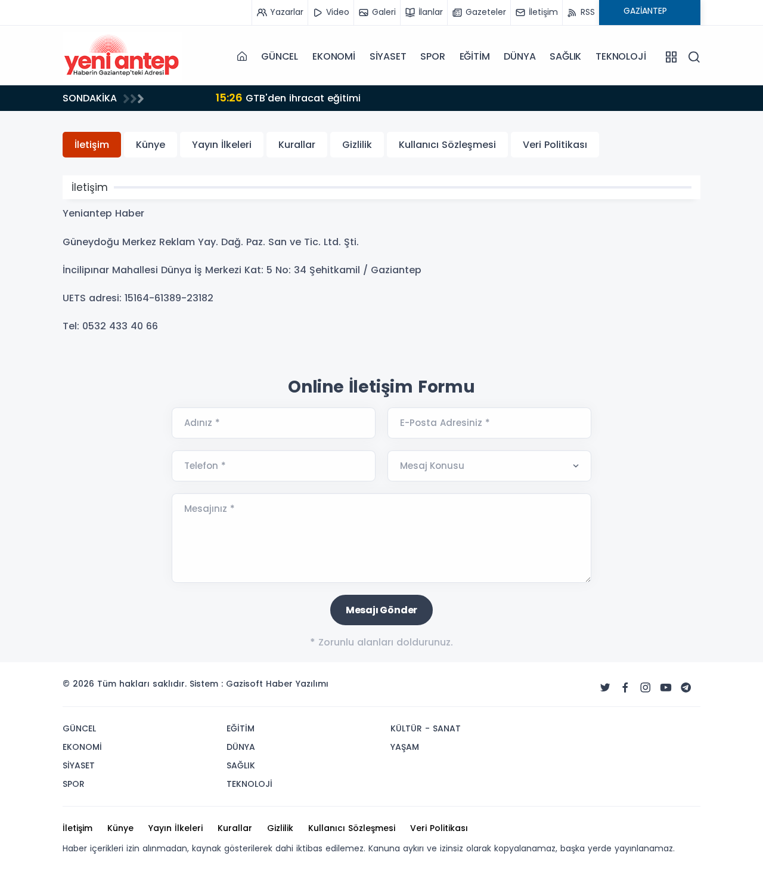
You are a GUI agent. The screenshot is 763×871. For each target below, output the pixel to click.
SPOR (432, 56)
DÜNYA (519, 56)
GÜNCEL (279, 56)
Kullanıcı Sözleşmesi (447, 145)
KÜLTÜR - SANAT (425, 728)
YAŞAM (404, 747)
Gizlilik (357, 145)
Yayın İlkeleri (222, 145)
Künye (150, 145)
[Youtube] (666, 688)
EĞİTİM (475, 56)
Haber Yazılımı (297, 684)
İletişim (92, 145)
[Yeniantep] (122, 57)
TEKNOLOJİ (620, 56)
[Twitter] (605, 688)
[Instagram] (646, 688)
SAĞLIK (565, 56)
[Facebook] (625, 688)
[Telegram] (686, 688)
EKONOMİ (333, 56)
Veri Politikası (555, 145)
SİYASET (388, 56)
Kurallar (296, 145)
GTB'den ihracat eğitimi (247, 97)
